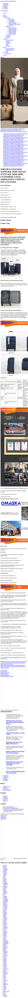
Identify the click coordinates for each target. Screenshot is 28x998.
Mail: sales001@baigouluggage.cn (10, 807)
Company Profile (9, 40)
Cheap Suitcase (4, 671)
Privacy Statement (7, 790)
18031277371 (4, 818)
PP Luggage (11, 19)
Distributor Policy (10, 50)
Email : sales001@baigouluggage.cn (8, 1)
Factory (7, 41)
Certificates (8, 42)
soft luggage (11, 25)
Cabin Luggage (4, 670)
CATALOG (8, 53)
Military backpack (12, 30)
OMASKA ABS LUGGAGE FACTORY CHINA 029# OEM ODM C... (14, 722)
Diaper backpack (12, 32)
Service (4, 47)
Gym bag (8, 36)
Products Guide (6, 786)
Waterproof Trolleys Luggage (7, 676)
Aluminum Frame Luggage (14, 24)
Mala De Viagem (4, 674)
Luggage (8, 17)
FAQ (7, 51)
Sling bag (8, 37)
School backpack (12, 33)
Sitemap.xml (6, 788)
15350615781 (4, 817)
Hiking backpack (12, 31)
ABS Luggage (12, 20)
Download (5, 52)
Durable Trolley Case (5, 672)
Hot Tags (5, 787)
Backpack (8, 26)
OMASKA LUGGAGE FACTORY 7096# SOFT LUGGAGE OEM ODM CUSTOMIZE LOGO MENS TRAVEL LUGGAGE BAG (14, 663)
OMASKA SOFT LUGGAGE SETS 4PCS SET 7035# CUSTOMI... (14, 763)
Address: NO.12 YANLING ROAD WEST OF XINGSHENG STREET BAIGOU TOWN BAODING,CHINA (13, 810)
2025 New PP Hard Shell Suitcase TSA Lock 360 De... (15, 772)
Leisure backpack (12, 27)
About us (5, 38)
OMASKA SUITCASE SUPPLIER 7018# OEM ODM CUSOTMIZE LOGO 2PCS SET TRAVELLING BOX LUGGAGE (13, 666)
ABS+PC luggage (13, 22)
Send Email (3, 816)
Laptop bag (8, 35)
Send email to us (4, 217)
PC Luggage (11, 21)
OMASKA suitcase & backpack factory (12, 657)
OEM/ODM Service (10, 48)
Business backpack (13, 29)
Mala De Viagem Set (5, 675)
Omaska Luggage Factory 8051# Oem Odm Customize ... (15, 752)
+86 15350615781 (4, 10)
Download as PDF (12, 217)
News (7, 45)
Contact (5, 54)
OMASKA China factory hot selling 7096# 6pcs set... (14, 742)
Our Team (8, 46)
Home (4, 15)
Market (7, 43)
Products (5, 16)
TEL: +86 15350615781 (8, 806)
